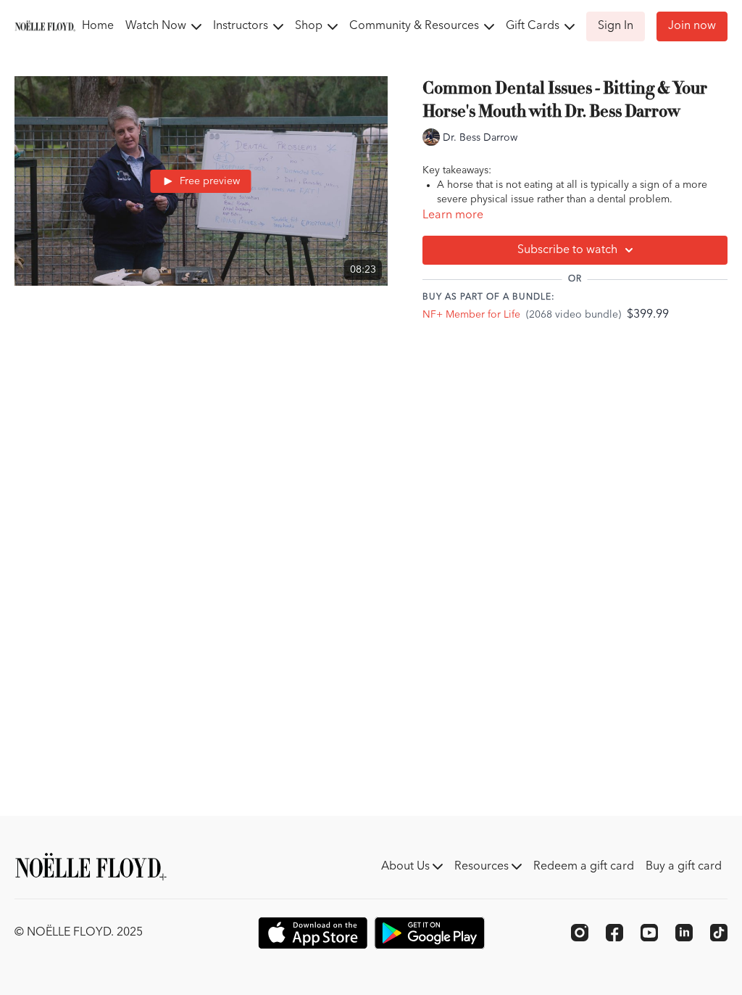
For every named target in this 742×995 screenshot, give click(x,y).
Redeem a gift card (583, 866)
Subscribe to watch (567, 250)
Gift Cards (534, 26)
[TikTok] (719, 932)
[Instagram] (579, 932)
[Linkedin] (684, 932)
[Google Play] (429, 933)
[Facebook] (614, 932)
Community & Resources (415, 26)
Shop (310, 26)
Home (98, 26)
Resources (483, 866)
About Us (407, 866)
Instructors (242, 26)
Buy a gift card (684, 866)
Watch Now (157, 26)
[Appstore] (312, 933)
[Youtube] (649, 932)
